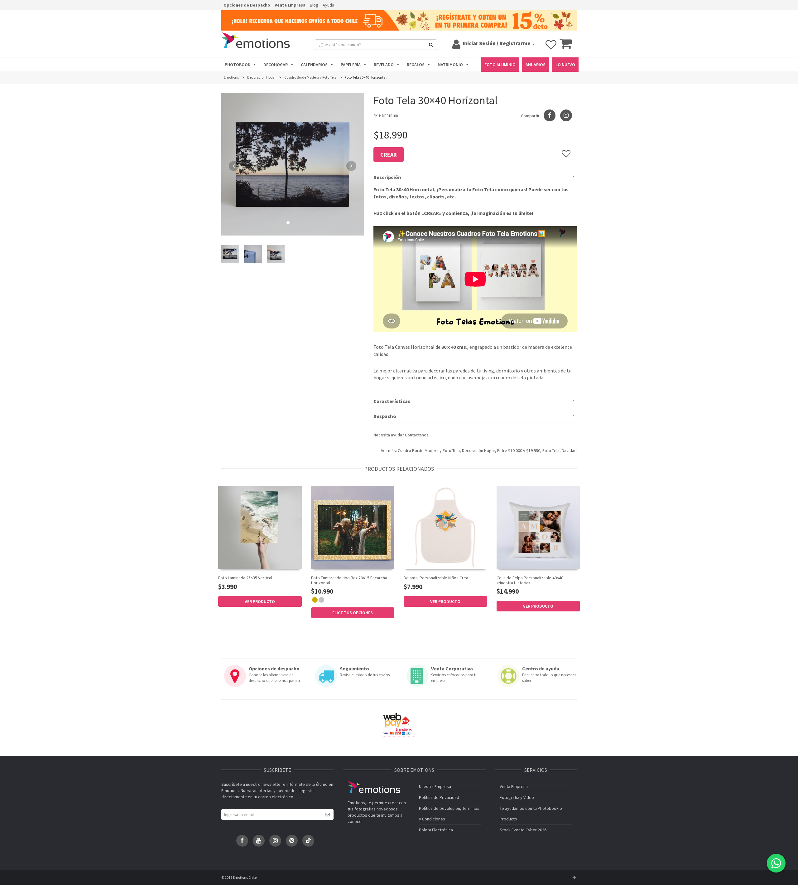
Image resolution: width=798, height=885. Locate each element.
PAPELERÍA (351, 64)
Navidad (569, 450)
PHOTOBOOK (237, 64)
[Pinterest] (292, 841)
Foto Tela (551, 450)
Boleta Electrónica (436, 830)
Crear (388, 154)
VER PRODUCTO (260, 601)
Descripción (387, 177)
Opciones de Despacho (247, 5)
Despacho (384, 416)
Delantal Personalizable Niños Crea (436, 578)
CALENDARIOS (314, 64)
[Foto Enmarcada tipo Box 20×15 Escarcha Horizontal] (353, 528)
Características (391, 401)
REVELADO (384, 64)
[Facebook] (242, 841)
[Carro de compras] (566, 46)
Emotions (374, 787)
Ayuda (328, 5)
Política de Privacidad (439, 797)
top (574, 877)
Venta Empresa (290, 5)
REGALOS (416, 64)
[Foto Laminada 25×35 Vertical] (260, 527)
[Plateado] (321, 600)
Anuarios (536, 64)
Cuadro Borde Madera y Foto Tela (429, 450)
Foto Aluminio (500, 64)
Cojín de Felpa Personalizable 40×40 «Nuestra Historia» (530, 580)
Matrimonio (450, 64)
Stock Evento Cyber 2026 (523, 830)
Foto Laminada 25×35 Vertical (245, 578)
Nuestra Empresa (435, 786)
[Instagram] (566, 115)
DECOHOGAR (275, 64)
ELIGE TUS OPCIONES (352, 612)
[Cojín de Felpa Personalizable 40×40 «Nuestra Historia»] (538, 528)
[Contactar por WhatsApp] (776, 863)
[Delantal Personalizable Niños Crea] (445, 528)
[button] (232, 164)
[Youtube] (259, 841)
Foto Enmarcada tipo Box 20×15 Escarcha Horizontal (349, 580)
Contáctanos (417, 435)
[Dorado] (315, 600)
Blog (314, 5)
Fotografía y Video (517, 797)
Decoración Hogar (478, 450)
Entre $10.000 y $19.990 (518, 450)
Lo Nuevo (565, 64)
